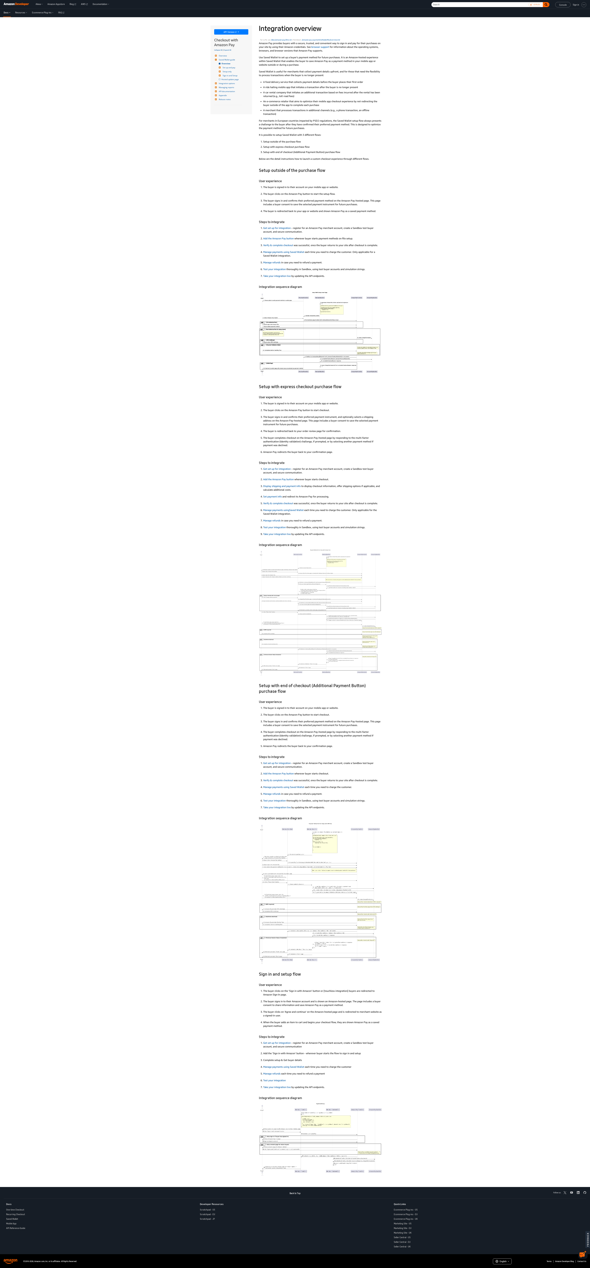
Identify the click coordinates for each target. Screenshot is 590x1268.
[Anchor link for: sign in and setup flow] (303, 974)
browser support (320, 46)
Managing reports (226, 87)
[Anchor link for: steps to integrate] (286, 221)
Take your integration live (277, 275)
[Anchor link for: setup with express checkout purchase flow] (343, 386)
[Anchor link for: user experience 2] (283, 701)
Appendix (223, 95)
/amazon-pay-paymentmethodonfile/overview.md (321, 40)
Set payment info (272, 496)
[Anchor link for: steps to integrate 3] (286, 1036)
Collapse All (218, 50)
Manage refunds (272, 262)
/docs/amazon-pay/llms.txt (281, 40)
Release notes (225, 99)
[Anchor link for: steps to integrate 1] (286, 462)
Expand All (227, 50)
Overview (223, 55)
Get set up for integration (277, 227)
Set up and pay (229, 67)
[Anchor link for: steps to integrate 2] (286, 756)
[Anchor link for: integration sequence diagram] (303, 286)
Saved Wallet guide (227, 59)
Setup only (227, 71)
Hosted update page (230, 79)
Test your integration (274, 269)
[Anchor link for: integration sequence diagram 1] (303, 544)
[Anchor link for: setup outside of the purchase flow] (327, 170)
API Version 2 (230, 32)
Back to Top (295, 1193)
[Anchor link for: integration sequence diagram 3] (303, 1097)
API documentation (227, 91)
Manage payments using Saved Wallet (283, 251)
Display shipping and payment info (282, 486)
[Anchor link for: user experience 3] (283, 984)
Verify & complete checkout (278, 245)
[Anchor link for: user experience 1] (283, 396)
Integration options (227, 83)
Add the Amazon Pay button (278, 238)
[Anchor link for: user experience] (283, 180)
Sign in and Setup (230, 75)
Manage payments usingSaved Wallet (283, 510)
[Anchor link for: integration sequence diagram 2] (303, 817)
